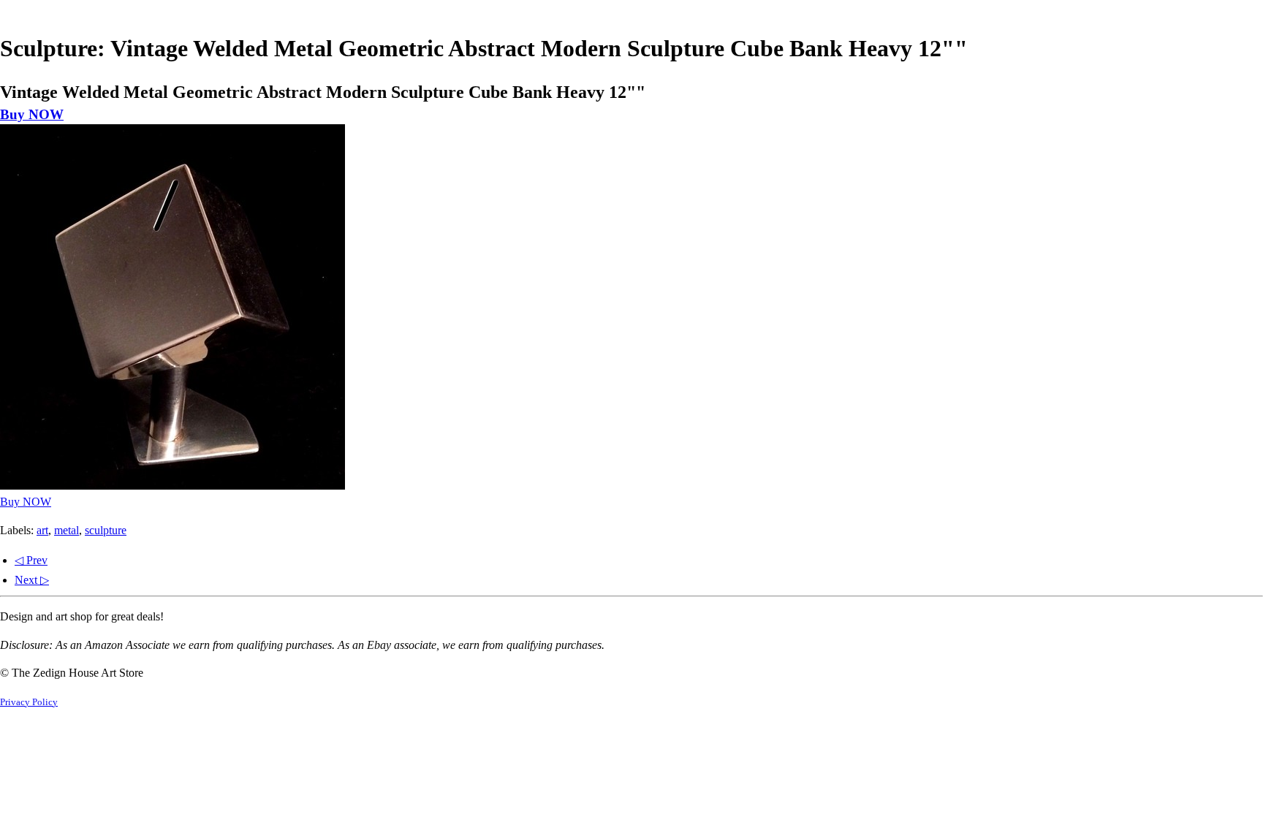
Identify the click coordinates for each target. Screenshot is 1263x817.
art (42, 530)
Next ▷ (32, 580)
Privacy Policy (29, 702)
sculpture (105, 530)
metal (66, 530)
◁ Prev (31, 560)
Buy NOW (32, 114)
